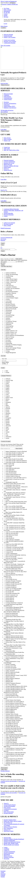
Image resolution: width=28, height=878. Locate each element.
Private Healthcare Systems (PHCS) (14, 703)
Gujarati (8, 396)
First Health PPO (10, 592)
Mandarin (8, 413)
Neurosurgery (9, 316)
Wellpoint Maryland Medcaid (13, 760)
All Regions (12, 2)
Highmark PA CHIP (11, 640)
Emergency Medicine (11, 293)
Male (7, 371)
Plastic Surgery (9, 338)
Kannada (8, 408)
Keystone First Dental (11, 667)
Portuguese (8, 418)
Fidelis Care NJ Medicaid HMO (13, 588)
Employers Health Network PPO (14, 584)
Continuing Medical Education (11, 209)
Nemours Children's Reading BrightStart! (14, 839)
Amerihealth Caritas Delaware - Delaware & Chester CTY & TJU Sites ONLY (15, 487)
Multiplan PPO (9, 681)
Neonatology (9, 310)
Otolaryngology (9, 326)
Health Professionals (9, 853)
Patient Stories (7, 167)
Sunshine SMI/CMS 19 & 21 (13, 726)
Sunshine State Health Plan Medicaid (15, 728)
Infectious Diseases (10, 304)
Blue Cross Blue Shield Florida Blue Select (16, 501)
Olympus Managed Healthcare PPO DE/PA (16, 686)
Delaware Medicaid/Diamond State (14, 565)
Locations (6, 810)
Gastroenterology (8, 98)
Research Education (9, 214)
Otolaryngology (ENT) (9, 106)
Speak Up (6, 168)
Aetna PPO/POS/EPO (11, 473)
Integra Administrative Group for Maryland (16, 451)
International (7, 11)
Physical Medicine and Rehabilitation (15, 335)
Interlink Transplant (10, 664)
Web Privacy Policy (8, 831)
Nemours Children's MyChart (11, 166)
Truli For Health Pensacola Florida (14, 734)
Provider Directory (8, 813)
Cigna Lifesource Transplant (13, 539)
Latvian (7, 411)
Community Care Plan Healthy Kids (14, 549)
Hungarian (8, 402)
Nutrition (8, 318)
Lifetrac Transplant (10, 670)
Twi (7, 433)
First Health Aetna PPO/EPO (13, 590)
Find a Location (8, 139)
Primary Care (7, 140)
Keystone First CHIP (11, 666)
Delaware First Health (11, 556)
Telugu (7, 428)
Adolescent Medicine (11, 273)
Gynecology (9, 301)
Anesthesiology (9, 276)
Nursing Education (8, 213)
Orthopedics (7, 105)
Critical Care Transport (9, 222)
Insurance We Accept (9, 163)
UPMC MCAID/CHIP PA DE (13, 737)
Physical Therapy (10, 337)
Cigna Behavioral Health (12, 535)
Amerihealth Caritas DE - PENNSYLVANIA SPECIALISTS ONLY (14, 483)
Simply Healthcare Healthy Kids (14, 715)
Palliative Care (9, 327)
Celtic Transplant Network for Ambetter (15, 525)
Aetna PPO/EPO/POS (11, 471)
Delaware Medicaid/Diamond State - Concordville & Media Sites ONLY (14, 568)
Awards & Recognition (9, 806)
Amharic (8, 382)
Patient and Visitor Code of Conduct (13, 821)
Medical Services (8, 855)
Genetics (8, 299)
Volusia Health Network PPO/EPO (14, 759)
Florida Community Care (12, 595)
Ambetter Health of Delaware (13, 476)
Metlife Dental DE (10, 677)
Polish (7, 416)
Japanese (8, 407)
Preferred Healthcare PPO (12, 695)
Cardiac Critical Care (11, 282)
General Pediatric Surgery (12, 298)
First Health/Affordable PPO (13, 593)
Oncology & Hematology (10, 103)
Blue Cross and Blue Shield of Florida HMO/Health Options (14, 516)
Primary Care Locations (9, 37)
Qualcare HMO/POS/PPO (12, 708)
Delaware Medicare (10, 573)
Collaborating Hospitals (9, 42)
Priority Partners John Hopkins (13, 700)
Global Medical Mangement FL (13, 609)
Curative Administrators (11, 553)
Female (7, 372)
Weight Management (11, 352)
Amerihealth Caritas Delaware (13, 485)
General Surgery (8, 99)
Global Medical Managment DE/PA (14, 607)
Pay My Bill (7, 12)
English (7, 388)
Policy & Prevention (9, 811)
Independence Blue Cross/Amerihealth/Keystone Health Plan (14, 654)
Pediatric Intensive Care (11, 330)
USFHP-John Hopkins (11, 742)
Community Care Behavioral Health (14, 547)
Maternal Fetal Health (11, 308)
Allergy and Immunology (12, 274)
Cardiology (6, 95)
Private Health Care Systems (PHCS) (15, 701)
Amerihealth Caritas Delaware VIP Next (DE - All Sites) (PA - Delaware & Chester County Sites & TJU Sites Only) (14, 494)
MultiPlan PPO (9, 680)
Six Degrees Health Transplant (13, 720)
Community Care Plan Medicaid (13, 550)
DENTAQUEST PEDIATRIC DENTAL (16, 555)
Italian (7, 405)
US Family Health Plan (11, 740)
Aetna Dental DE (10, 465)
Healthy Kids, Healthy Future (11, 843)
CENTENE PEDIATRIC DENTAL (15, 518)
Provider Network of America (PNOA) (15, 706)
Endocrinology (7, 96)
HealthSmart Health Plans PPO (13, 619)
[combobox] (8, 249)
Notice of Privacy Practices (10, 826)
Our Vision (6, 8)
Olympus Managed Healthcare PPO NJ (15, 688)
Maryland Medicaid (10, 673)
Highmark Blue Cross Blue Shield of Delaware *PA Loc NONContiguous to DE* (15, 627)
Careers (5, 14)
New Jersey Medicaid (11, 684)
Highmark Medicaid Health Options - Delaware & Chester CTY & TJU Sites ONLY (15, 638)
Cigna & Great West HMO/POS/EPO (15, 531)
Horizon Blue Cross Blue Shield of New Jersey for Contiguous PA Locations (15, 645)
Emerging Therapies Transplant (13, 581)
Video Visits (7, 148)
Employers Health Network (12, 582)
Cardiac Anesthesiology (11, 280)
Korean (7, 410)
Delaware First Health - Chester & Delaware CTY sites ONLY (13, 559)
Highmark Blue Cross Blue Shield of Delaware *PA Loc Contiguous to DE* (14, 624)
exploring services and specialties (9, 781)
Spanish (7, 422)
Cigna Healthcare (10, 538)
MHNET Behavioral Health (12, 672)
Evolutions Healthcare (11, 585)
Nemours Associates (9, 857)
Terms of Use (7, 829)
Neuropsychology (10, 315)
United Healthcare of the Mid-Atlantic (15, 754)
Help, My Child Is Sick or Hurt (11, 150)
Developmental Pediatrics (12, 291)
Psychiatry (8, 340)
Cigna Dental (9, 536)
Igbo (7, 403)
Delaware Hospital (8, 34)
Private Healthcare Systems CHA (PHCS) (16, 704)
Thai (7, 430)
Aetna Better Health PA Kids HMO (14, 459)
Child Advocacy (10, 285)
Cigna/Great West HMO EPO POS (14, 544)
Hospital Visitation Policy (10, 819)
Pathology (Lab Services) (10, 107)
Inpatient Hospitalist (10, 305)
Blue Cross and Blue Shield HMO (14, 506)
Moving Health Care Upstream (11, 844)
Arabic (7, 383)
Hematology (9, 302)
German (8, 393)
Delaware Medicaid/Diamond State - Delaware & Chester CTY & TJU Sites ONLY (15, 571)
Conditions (6, 848)
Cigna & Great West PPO (12, 533)
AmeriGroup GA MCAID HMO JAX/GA (16, 477)
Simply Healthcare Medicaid (13, 717)
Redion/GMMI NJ (10, 712)
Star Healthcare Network (12, 723)
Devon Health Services (11, 579)
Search (2, 264)
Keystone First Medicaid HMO (13, 669)
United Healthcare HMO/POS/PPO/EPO (16, 752)
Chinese (8, 386)
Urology (8, 351)
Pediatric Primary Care (11, 332)
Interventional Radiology (12, 307)
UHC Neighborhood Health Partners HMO (16, 736)
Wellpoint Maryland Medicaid (13, 762)
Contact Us (6, 850)
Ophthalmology (9, 323)
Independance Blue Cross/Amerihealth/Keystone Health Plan (14, 651)
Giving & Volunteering (9, 161)
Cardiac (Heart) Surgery (11, 279)
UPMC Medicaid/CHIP (11, 739)
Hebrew (8, 399)
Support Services (8, 170)
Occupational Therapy (11, 321)
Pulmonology (9, 343)
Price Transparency (8, 828)
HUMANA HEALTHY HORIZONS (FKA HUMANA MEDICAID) (14, 611)
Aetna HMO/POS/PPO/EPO (13, 468)
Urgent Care (7, 147)
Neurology (6, 102)
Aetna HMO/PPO (10, 470)
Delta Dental (9, 577)
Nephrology (9, 312)
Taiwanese (8, 425)
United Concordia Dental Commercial (15, 743)
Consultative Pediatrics (11, 287)
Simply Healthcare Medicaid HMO (14, 719)
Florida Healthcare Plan (11, 596)
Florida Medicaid (10, 598)
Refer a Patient (7, 9)
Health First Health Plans (12, 613)
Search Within (5, 362)
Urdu (7, 435)
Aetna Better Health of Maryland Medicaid (16, 460)
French (7, 391)
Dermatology (9, 290)
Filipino (7, 389)
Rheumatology (9, 346)
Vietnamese (8, 436)
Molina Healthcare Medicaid (13, 678)
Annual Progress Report (10, 804)
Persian (7, 414)
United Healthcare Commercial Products (15, 748)
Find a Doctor (7, 137)
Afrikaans (8, 378)
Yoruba (7, 438)
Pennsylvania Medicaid (11, 694)
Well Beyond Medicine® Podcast (12, 842)
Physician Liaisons (8, 224)
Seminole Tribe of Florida (12, 714)
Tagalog (8, 424)
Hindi (7, 400)
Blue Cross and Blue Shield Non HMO (15, 507)
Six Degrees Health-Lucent (12, 722)
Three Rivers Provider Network (13, 729)
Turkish (7, 432)
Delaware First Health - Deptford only (15, 564)
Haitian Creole (9, 397)
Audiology (8, 277)
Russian (7, 421)
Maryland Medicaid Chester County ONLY (16, 675)
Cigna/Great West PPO (11, 545)
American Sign (9, 380)
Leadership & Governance (10, 809)
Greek (7, 394)
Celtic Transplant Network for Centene (15, 527)
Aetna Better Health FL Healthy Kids (15, 453)
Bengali (7, 385)
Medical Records (8, 164)
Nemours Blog (7, 837)
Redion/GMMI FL (10, 711)
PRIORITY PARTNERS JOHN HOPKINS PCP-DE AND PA (13, 691)
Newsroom (6, 858)
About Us (6, 803)
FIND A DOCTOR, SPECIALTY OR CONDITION (14, 260)
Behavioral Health (8, 93)
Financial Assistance (9, 160)
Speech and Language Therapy (13, 348)
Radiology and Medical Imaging (13, 344)
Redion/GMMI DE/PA (11, 709)
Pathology (8, 329)
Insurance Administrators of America (15, 657)
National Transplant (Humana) (13, 683)
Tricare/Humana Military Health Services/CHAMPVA (12, 732)
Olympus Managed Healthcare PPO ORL (16, 689)
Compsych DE (9, 552)
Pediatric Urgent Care (11, 333)
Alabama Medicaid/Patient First (13, 474)
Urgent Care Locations (9, 40)
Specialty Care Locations (10, 41)
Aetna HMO (9, 466)
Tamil (7, 427)
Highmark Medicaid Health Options (14, 636)
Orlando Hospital (8, 36)
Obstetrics (8, 319)
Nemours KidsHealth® (9, 840)
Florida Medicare (10, 601)
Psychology (8, 341)
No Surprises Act (8, 822)
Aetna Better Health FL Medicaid (14, 454)
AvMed (7, 500)
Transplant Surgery (10, 349)
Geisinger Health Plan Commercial (14, 602)
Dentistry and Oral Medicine (13, 288)
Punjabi (7, 419)
